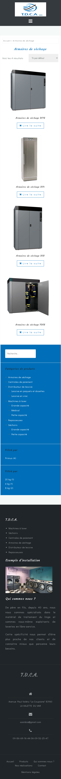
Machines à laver (17, 401)
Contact (42, 765)
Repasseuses (15, 420)
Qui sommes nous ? (44, 761)
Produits (23, 761)
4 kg (7, 483)
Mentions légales (30, 772)
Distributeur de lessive (20, 386)
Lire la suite (32, 125)
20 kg (8, 479)
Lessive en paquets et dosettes (28, 391)
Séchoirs (13, 425)
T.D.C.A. (29, 675)
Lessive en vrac (19, 395)
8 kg (7, 488)
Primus (9, 458)
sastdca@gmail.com (30, 722)
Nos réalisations (24, 765)
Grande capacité (20, 405)
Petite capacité (19, 415)
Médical (15, 410)
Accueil (7, 40)
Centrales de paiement (20, 381)
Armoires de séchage (19, 377)
